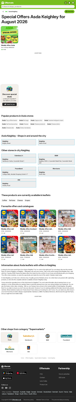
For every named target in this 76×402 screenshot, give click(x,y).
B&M (40, 291)
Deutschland (47, 392)
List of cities (43, 381)
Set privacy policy (28, 399)
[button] (69, 2)
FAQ (41, 374)
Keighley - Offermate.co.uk (25, 271)
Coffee (4, 200)
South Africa (24, 394)
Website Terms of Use (42, 399)
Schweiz (39, 392)
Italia (70, 392)
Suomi (61, 392)
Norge (17, 394)
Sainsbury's (35, 291)
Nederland (10, 394)
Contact (42, 377)
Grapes (27, 200)
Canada (33, 392)
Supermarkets (28, 291)
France (66, 392)
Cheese (20, 200)
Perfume (12, 200)
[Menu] (73, 2)
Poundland (46, 291)
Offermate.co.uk (16, 399)
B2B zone (62, 377)
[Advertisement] (38, 68)
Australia (22, 392)
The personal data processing (60, 399)
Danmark (55, 392)
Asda (9, 120)
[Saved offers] (65, 2)
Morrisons (52, 291)
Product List (43, 384)
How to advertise (64, 374)
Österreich (16, 392)
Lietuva (4, 394)
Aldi (57, 291)
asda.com (18, 284)
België (28, 392)
